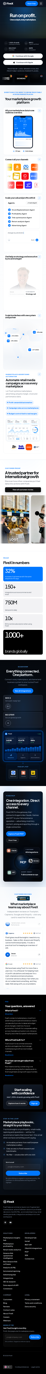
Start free (31, 4)
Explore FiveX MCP (16, 834)
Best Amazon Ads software (10, 1263)
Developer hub (31, 1238)
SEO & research (9, 1282)
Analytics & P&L (9, 1268)
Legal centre (35, 1367)
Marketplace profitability (8, 1245)
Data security (30, 1307)
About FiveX (8, 1313)
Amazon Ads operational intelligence (8, 1255)
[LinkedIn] (5, 1222)
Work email (10, 1162)
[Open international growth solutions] (39, 315)
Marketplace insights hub (11, 1239)
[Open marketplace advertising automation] (39, 374)
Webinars (7, 1321)
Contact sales (9, 1310)
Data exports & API (10, 1285)
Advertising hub (9, 1275)
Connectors (29, 1259)
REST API (28, 1245)
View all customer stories (23, 490)
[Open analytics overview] (39, 110)
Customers (7, 1299)
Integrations (8, 1278)
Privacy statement (32, 1299)
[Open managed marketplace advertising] (39, 257)
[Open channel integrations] (39, 159)
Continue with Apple (24, 62)
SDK (26, 1255)
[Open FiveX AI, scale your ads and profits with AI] (23, 223)
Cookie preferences (22, 1367)
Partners (6, 1307)
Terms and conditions (33, 1303)
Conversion (7, 1289)
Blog (5, 1303)
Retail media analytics (12, 1250)
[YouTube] (10, 1222)
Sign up (34, 1103)
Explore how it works (17, 1103)
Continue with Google (25, 56)
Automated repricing (11, 1271)
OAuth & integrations (33, 1248)
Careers (6, 1317)
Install (27, 1241)
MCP (26, 1252)
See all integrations (23, 691)
